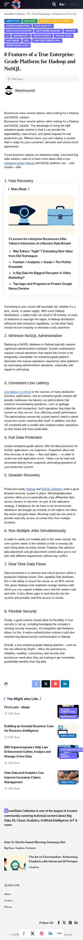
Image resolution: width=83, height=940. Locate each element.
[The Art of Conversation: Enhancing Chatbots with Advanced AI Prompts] (15, 863)
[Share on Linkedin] (50, 933)
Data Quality (43, 26)
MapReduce (20, 35)
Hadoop (71, 31)
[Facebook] (58, 923)
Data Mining (65, 755)
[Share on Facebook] (23, 933)
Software (13, 40)
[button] (7, 4)
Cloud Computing (18, 26)
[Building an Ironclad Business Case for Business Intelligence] (68, 730)
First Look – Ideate (17, 707)
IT (7, 35)
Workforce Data (17, 45)
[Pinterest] (70, 923)
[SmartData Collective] (15, 4)
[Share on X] (32, 933)
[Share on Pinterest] (41, 933)
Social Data (64, 35)
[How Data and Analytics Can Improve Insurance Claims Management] (68, 776)
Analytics (13, 21)
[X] (64, 923)
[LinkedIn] (76, 923)
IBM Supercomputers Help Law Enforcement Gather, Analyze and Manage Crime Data (27, 751)
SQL (26, 40)
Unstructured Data (47, 40)
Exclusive (31, 848)
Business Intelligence (55, 21)
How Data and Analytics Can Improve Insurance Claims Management (24, 777)
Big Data (30, 21)
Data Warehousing (48, 31)
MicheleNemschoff (25, 90)
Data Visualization (18, 31)
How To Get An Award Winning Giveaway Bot (34, 842)
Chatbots (20, 848)
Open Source (42, 35)
